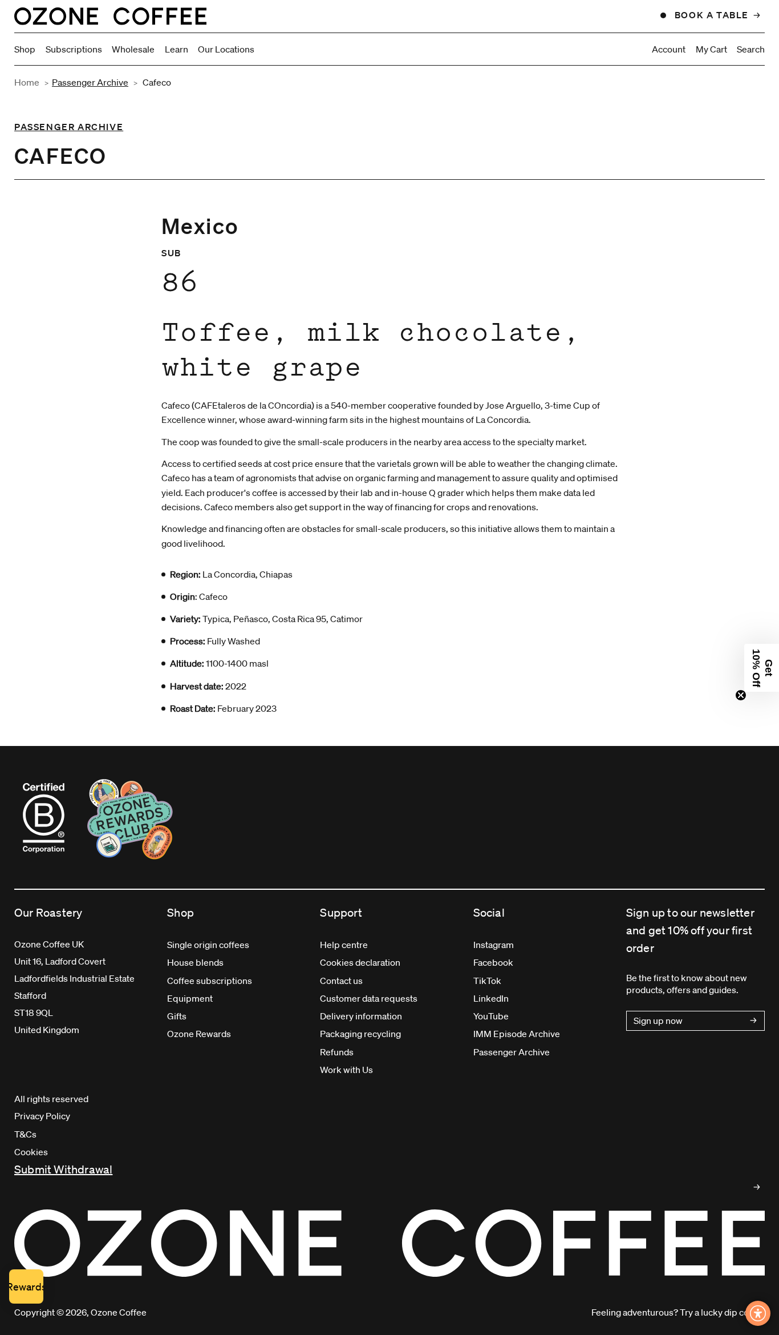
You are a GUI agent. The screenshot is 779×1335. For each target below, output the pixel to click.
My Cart (711, 49)
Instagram (493, 944)
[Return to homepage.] (389, 1243)
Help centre (344, 944)
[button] (761, 668)
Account (668, 49)
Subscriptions (74, 49)
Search (751, 49)
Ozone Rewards (199, 1033)
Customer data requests (368, 998)
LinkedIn (491, 998)
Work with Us (346, 1069)
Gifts (176, 1016)
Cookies (31, 1151)
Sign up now (658, 1020)
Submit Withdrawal (63, 1169)
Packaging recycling (360, 1033)
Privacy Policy (42, 1116)
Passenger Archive (90, 82)
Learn (176, 49)
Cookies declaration (360, 962)
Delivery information (361, 1016)
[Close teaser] (740, 695)
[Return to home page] (110, 16)
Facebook (493, 962)
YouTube (491, 1016)
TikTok (487, 980)
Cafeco (157, 82)
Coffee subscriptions (209, 980)
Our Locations (226, 49)
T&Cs (25, 1134)
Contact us (341, 980)
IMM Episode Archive (516, 1033)
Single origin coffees (208, 944)
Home (26, 82)
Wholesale (133, 49)
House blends (195, 962)
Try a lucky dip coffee (722, 1312)
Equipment (190, 998)
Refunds (337, 1052)
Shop (24, 49)
